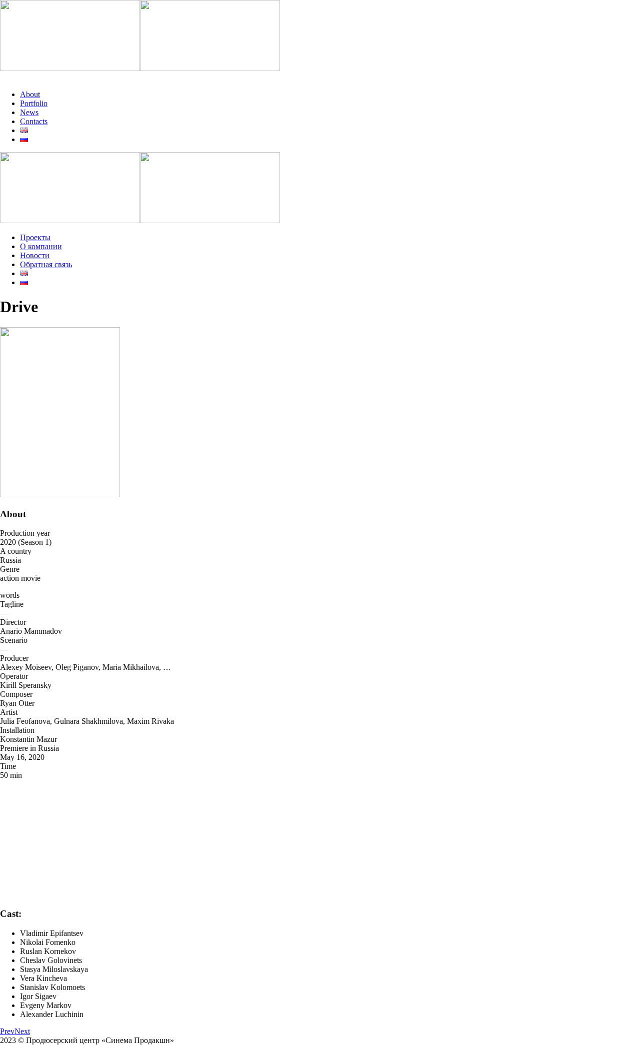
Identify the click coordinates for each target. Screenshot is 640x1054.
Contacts (34, 121)
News (29, 112)
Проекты (35, 237)
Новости (35, 255)
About (30, 94)
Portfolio (34, 103)
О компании (41, 246)
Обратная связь (46, 264)
